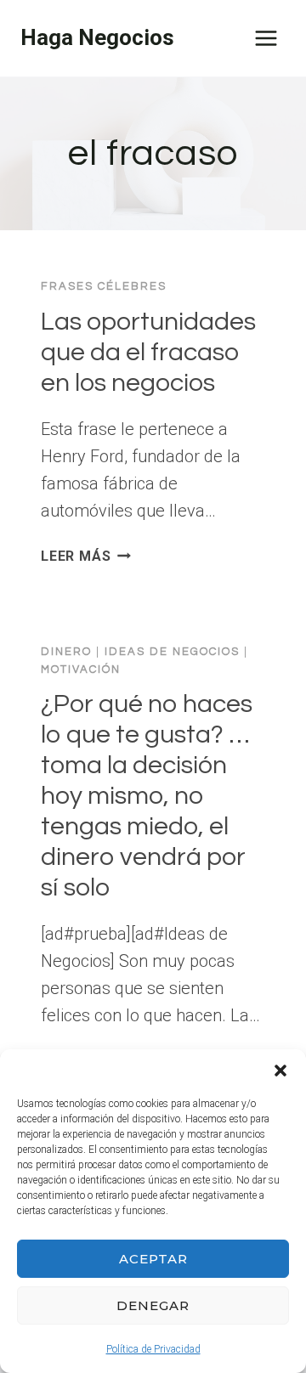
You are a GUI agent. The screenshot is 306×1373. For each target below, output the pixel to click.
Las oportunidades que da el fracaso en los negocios (148, 352)
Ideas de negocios (172, 652)
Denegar (153, 1305)
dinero (66, 652)
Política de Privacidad (153, 1349)
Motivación (81, 669)
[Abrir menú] (266, 37)
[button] (280, 1070)
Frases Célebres (104, 286)
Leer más (86, 556)
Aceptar (153, 1259)
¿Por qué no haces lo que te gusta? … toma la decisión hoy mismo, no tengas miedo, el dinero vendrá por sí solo (146, 796)
